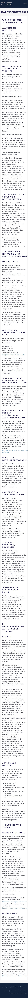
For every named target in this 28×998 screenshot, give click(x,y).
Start (6, 991)
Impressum (23, 991)
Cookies (24, 993)
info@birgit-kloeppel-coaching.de (13, 355)
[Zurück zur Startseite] (6, 4)
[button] (24, 4)
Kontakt (14, 991)
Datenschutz (14, 993)
